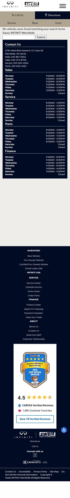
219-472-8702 (18, 60)
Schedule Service (34, 287)
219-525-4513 (18, 66)
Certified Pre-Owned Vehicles (33, 264)
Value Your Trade (34, 317)
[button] (64, 430)
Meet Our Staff (33, 335)
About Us (33, 326)
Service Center (34, 283)
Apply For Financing (33, 309)
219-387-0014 (18, 57)
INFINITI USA (34, 272)
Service (11, 23)
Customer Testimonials (34, 339)
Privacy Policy (41, 471)
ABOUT (34, 321)
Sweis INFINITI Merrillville (19, 32)
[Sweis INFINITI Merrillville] (21, 3)
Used (58, 23)
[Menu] (62, 7)
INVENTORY (33, 250)
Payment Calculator (33, 313)
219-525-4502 (20, 63)
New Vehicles (33, 256)
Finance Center (34, 305)
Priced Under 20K (33, 268)
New (35, 23)
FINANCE (34, 299)
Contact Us (33, 331)
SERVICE (33, 278)
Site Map (54, 471)
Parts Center (34, 291)
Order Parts (34, 295)
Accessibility (25, 471)
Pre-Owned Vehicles (34, 260)
